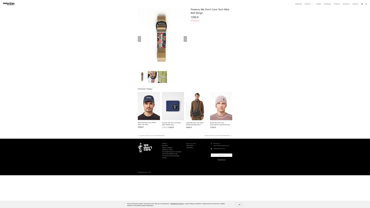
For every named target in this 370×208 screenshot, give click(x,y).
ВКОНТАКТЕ (189, 145)
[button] (362, 4)
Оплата (164, 143)
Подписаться (221, 160)
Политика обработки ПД (169, 154)
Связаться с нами (167, 150)
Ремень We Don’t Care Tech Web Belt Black (151, 136)
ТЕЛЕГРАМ (189, 147)
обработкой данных (177, 203)
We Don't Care (143, 172)
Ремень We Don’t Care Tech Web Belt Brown (217, 136)
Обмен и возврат (167, 147)
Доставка (165, 145)
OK (239, 204)
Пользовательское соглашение (171, 152)
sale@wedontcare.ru (219, 148)
